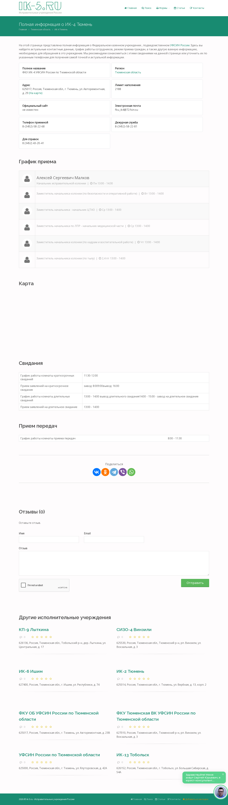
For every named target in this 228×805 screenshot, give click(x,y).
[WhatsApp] (131, 472)
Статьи (180, 8)
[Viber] (123, 472)
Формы (163, 8)
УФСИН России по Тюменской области (59, 754)
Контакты (198, 8)
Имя (21, 533)
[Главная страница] (40, 8)
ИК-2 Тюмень (130, 671)
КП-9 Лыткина (34, 629)
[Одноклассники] (105, 472)
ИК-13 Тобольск (133, 754)
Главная (132, 8)
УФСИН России (179, 45)
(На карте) (35, 93)
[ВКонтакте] (97, 472)
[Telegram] (114, 472)
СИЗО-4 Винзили (134, 629)
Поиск (147, 8)
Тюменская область (41, 29)
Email (87, 533)
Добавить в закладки (196, 799)
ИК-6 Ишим (31, 671)
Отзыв (23, 548)
